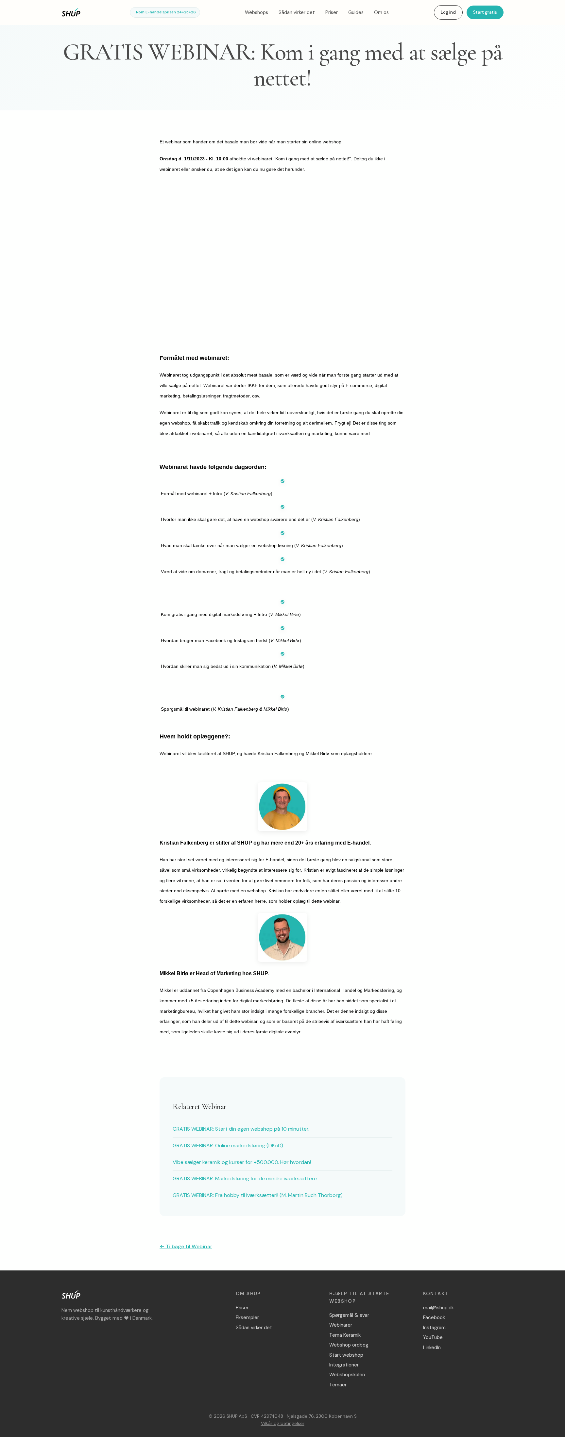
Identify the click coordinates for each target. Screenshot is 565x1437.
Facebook (434, 1317)
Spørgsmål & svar (349, 1315)
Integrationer (344, 1365)
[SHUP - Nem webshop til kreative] (71, 1296)
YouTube (433, 1337)
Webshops (256, 12)
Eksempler (247, 1317)
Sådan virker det (297, 12)
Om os (381, 12)
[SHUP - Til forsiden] (71, 12)
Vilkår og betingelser (282, 1423)
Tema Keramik (345, 1335)
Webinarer (340, 1325)
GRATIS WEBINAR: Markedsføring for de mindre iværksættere (245, 1178)
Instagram (434, 1327)
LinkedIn (432, 1347)
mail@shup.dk (438, 1307)
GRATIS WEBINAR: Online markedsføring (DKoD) (228, 1145)
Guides (356, 12)
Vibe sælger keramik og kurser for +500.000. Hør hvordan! (242, 1162)
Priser (331, 12)
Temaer (338, 1384)
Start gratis (485, 12)
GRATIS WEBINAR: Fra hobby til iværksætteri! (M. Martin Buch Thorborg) (258, 1195)
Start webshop (346, 1355)
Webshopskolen (347, 1374)
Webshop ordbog (348, 1345)
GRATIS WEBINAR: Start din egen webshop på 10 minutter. (241, 1128)
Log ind (448, 12)
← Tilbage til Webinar (186, 1246)
